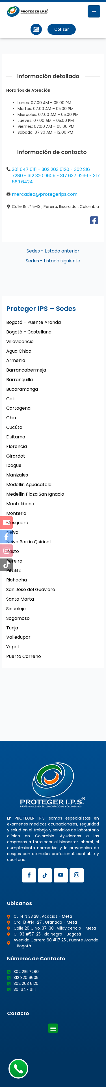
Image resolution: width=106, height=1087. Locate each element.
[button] (53, 1028)
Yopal (12, 647)
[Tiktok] (45, 875)
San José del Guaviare (30, 589)
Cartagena (18, 408)
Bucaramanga (22, 389)
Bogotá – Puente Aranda (33, 322)
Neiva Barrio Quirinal (28, 542)
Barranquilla (19, 379)
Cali (10, 399)
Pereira (14, 561)
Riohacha (16, 580)
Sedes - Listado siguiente (53, 261)
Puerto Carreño (23, 656)
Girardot (15, 456)
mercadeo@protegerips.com (44, 194)
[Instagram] (77, 875)
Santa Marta (20, 599)
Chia (11, 417)
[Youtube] (61, 875)
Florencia (16, 446)
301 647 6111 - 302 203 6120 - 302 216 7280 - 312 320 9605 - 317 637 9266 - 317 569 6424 (56, 175)
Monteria (16, 513)
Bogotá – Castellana (28, 332)
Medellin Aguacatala (28, 484)
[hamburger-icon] (94, 11)
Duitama (15, 437)
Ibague (13, 465)
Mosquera (17, 522)
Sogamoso (18, 618)
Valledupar (18, 637)
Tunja (12, 628)
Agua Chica (18, 351)
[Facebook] (94, 222)
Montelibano (20, 503)
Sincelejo (16, 608)
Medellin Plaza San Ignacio (35, 494)
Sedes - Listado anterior (53, 251)
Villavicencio (20, 341)
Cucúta (14, 427)
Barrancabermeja (26, 370)
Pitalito (13, 570)
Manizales (17, 475)
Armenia (15, 360)
